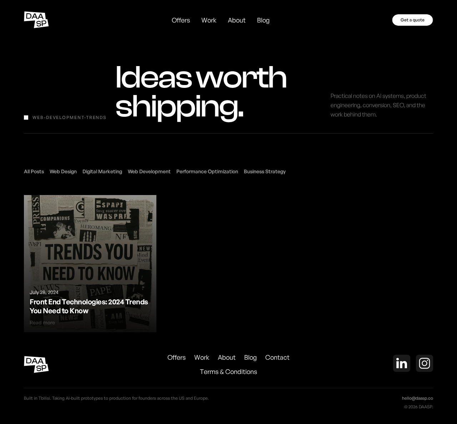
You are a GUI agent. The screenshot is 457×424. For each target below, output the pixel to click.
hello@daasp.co (417, 398)
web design (63, 171)
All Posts (34, 171)
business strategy (265, 171)
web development (149, 171)
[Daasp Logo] (36, 19)
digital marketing (102, 171)
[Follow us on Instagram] (424, 364)
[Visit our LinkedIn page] (401, 364)
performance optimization (207, 171)
